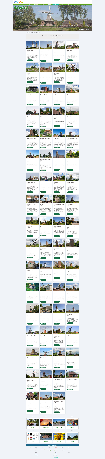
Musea (33, 441)
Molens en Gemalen (72, 441)
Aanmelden (36, 455)
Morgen (36, 452)
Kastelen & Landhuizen (56, 455)
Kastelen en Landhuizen (59, 427)
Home (29, 4)
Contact (69, 452)
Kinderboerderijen (46, 441)
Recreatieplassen (72, 427)
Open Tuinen (59, 441)
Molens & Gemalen (38, 32)
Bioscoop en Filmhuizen (46, 427)
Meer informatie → (30, 60)
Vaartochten (32, 427)
